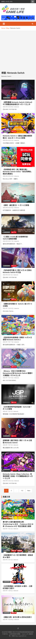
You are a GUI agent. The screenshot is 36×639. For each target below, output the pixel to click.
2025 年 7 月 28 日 (8, 619)
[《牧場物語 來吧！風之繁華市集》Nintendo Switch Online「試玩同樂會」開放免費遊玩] (18, 157)
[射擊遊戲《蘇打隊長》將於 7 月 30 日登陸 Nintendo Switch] (18, 428)
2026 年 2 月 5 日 (7, 559)
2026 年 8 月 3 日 (7, 275)
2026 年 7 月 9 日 (7, 411)
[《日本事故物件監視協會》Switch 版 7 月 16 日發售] (18, 394)
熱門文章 (25, 515)
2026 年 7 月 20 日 (8, 308)
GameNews (6, 97)
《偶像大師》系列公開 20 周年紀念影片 (17, 617)
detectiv (16, 107)
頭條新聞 (5, 517)
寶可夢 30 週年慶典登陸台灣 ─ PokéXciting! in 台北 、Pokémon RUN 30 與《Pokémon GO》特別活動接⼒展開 (18, 524)
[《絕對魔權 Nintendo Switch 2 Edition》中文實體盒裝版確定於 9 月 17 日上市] (18, 90)
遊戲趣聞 (19, 550)
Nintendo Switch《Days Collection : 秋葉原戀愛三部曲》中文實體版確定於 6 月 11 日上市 (18, 476)
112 (22, 490)
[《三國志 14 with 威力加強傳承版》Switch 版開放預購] (18, 224)
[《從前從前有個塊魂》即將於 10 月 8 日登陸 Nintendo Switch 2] (18, 325)
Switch (13, 97)
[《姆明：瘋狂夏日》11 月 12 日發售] (18, 193)
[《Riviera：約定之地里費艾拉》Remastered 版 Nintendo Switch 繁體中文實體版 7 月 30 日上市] (18, 358)
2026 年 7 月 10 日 (8, 378)
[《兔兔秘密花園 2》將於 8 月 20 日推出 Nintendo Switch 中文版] (18, 258)
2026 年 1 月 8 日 (7, 590)
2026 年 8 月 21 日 (8, 241)
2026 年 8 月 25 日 (8, 140)
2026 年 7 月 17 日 (8, 342)
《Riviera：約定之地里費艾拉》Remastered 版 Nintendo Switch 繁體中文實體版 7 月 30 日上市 (18, 373)
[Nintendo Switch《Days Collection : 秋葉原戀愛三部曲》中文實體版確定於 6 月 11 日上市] (18, 462)
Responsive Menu (33, 1)
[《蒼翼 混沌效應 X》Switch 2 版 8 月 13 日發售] (18, 291)
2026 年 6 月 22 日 (8, 481)
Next (28, 490)
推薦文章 (19, 515)
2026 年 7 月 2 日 (7, 528)
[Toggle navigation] (3, 24)
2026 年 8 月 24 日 (8, 176)
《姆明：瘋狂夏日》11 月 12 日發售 (16, 205)
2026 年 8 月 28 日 (8, 107)
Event (5, 515)
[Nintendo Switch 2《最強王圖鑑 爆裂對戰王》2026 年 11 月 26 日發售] (18, 123)
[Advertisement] (18, 50)
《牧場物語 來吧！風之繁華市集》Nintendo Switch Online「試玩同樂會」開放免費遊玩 (17, 171)
